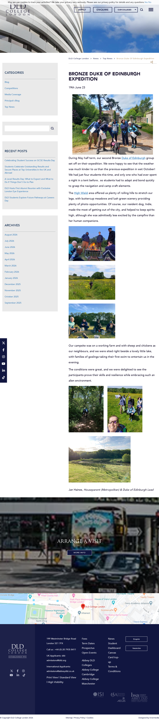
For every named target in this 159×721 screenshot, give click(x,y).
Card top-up (113, 660)
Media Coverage (13, 94)
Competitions (11, 88)
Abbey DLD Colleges (88, 663)
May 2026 (9, 253)
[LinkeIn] (18, 675)
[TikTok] (24, 675)
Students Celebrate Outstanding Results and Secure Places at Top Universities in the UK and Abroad (28, 169)
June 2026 (10, 247)
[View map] (79, 608)
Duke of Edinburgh (133, 158)
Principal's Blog (12, 100)
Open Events (89, 652)
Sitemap (69, 718)
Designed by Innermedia (149, 718)
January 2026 (11, 278)
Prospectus (88, 648)
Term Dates (88, 643)
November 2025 (13, 290)
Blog (7, 82)
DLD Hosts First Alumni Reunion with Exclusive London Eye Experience (27, 190)
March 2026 (10, 265)
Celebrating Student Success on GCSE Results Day (30, 160)
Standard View (68, 677)
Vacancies (136, 648)
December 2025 (13, 284)
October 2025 (12, 296)
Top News (9, 106)
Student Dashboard (114, 646)
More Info (80, 552)
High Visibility (55, 682)
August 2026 (11, 234)
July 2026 (9, 240)
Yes (146, 2)
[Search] (142, 9)
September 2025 (13, 302)
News (111, 639)
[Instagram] (23, 671)
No (149, 2)
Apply (82, 9)
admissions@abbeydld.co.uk (60, 671)
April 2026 (10, 259)
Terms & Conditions (114, 669)
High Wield (81, 193)
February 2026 (12, 271)
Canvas (112, 652)
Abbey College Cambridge (90, 672)
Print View (52, 677)
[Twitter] (12, 671)
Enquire (103, 9)
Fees (84, 639)
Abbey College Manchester (90, 681)
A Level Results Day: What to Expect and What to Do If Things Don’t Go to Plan (29, 181)
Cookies (90, 718)
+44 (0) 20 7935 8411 (65, 649)
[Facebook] (17, 671)
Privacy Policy (79, 718)
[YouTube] (11, 675)
